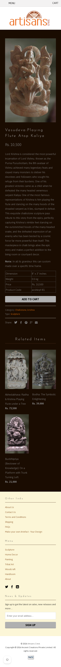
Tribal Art (9, 564)
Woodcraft (10, 569)
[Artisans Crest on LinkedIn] (17, 586)
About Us (9, 507)
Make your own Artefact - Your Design (23, 531)
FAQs (7, 527)
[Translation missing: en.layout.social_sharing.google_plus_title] (30, 322)
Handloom (10, 574)
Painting (9, 559)
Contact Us (10, 512)
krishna (31, 310)
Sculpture (15, 314)
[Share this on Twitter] (15, 322)
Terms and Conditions (15, 517)
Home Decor (11, 554)
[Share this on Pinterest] (25, 322)
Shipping (9, 522)
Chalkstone (20, 310)
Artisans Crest (33, 644)
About (8, 579)
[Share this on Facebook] (20, 322)
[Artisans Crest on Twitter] (6, 586)
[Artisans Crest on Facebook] (12, 586)
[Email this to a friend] (35, 322)
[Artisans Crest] (30, 18)
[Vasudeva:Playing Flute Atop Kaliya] (30, 80)
